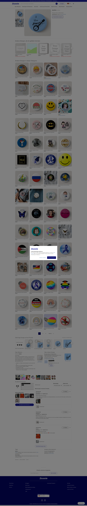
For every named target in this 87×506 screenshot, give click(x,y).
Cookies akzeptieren (51, 257)
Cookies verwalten (42, 257)
